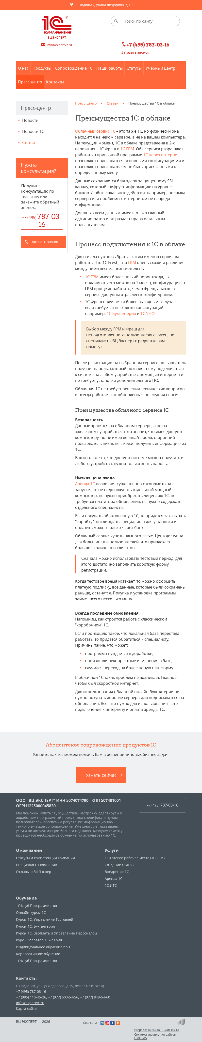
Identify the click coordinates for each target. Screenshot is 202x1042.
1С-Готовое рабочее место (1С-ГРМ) (135, 857)
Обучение (26, 898)
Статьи (28, 142)
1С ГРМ (127, 149)
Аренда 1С (85, 483)
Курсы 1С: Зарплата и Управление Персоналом (56, 933)
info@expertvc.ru (30, 1002)
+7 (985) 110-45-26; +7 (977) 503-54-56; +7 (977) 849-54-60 (63, 997)
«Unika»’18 (171, 1030)
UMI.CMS (140, 1038)
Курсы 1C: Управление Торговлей (44, 919)
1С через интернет (161, 154)
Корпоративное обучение (38, 953)
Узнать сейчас (101, 775)
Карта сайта (26, 1008)
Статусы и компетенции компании (45, 857)
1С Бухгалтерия (121, 313)
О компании (29, 850)
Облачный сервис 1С (95, 131)
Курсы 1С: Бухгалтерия (35, 926)
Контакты (26, 978)
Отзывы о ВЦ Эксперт (34, 871)
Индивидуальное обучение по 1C (44, 947)
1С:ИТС (111, 885)
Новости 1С (33, 131)
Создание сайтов (119, 864)
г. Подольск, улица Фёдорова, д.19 (103, 4)
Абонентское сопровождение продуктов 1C (101, 745)
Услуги (112, 850)
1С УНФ (147, 313)
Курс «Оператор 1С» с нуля (39, 940)
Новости (30, 120)
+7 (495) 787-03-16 (31, 991)
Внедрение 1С (117, 871)
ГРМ (132, 262)
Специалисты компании (36, 864)
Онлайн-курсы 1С (31, 912)
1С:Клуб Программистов (36, 905)
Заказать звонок (135, 52)
